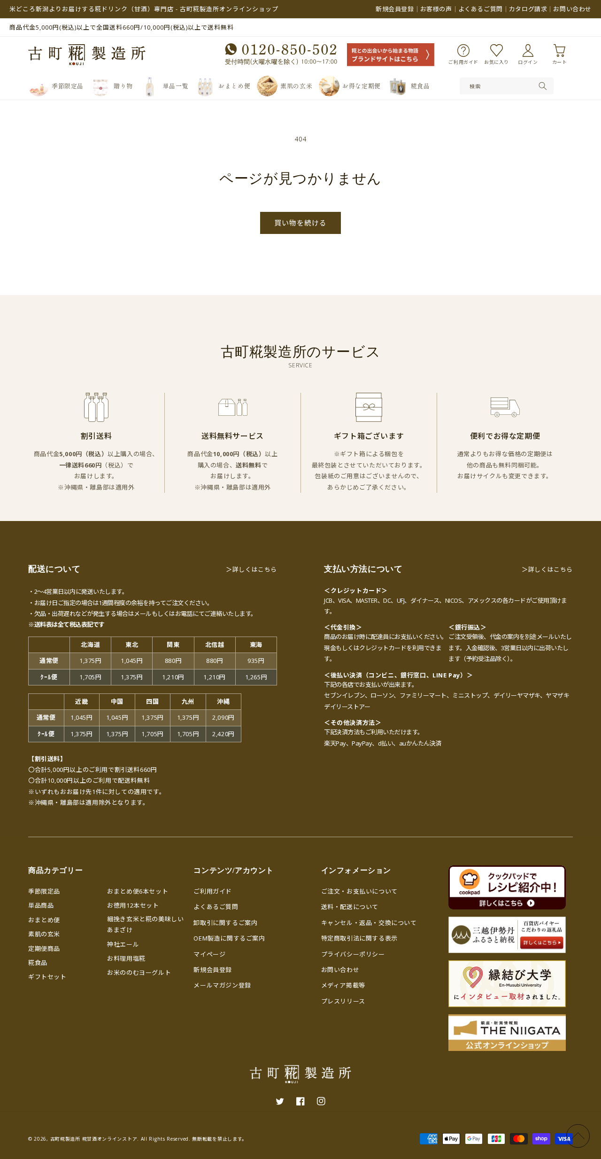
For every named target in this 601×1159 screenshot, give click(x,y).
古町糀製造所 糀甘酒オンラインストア (94, 1139)
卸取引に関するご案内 (225, 922)
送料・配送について (349, 906)
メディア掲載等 (343, 985)
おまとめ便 (44, 920)
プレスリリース (343, 1001)
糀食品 (37, 962)
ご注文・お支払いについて (359, 891)
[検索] (542, 86)
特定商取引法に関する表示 (359, 938)
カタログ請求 (528, 9)
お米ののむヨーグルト (139, 972)
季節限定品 (44, 891)
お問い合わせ (572, 9)
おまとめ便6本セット (137, 891)
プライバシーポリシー (353, 954)
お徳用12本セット (133, 905)
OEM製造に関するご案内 (229, 938)
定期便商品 (44, 948)
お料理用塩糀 (126, 958)
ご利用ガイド (212, 891)
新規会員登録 (395, 9)
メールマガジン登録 (222, 985)
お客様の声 (436, 9)
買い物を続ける (300, 222)
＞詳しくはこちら (251, 569)
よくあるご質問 (480, 9)
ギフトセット (47, 976)
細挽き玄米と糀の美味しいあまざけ (145, 924)
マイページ (209, 954)
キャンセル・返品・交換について (369, 922)
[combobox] (507, 86)
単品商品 (41, 905)
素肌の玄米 (44, 934)
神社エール (123, 944)
